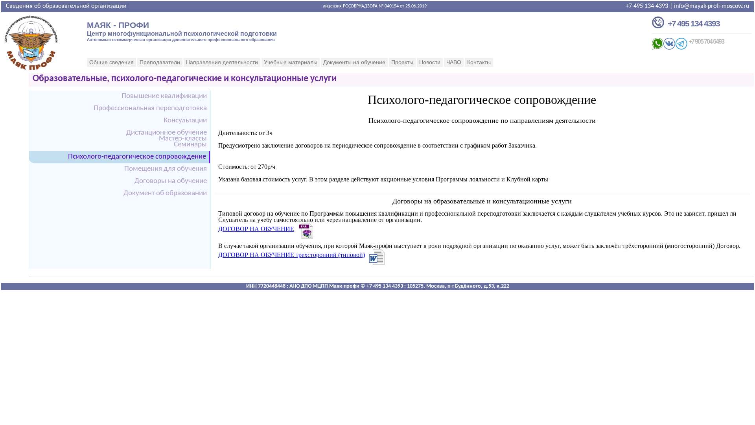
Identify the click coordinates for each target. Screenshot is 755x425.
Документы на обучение (354, 62)
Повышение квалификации (164, 96)
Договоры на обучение (170, 181)
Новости (429, 62)
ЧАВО (453, 62)
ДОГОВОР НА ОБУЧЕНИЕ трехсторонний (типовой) (291, 254)
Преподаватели (160, 62)
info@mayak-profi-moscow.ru (711, 6)
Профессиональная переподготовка (150, 108)
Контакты (479, 62)
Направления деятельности (222, 62)
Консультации (185, 120)
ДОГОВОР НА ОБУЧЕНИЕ (256, 228)
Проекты (402, 62)
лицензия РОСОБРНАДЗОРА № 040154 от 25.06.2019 (375, 6)
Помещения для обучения (165, 169)
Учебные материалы (290, 62)
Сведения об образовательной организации (66, 6)
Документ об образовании (165, 193)
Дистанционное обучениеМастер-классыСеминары (166, 138)
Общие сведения (111, 62)
